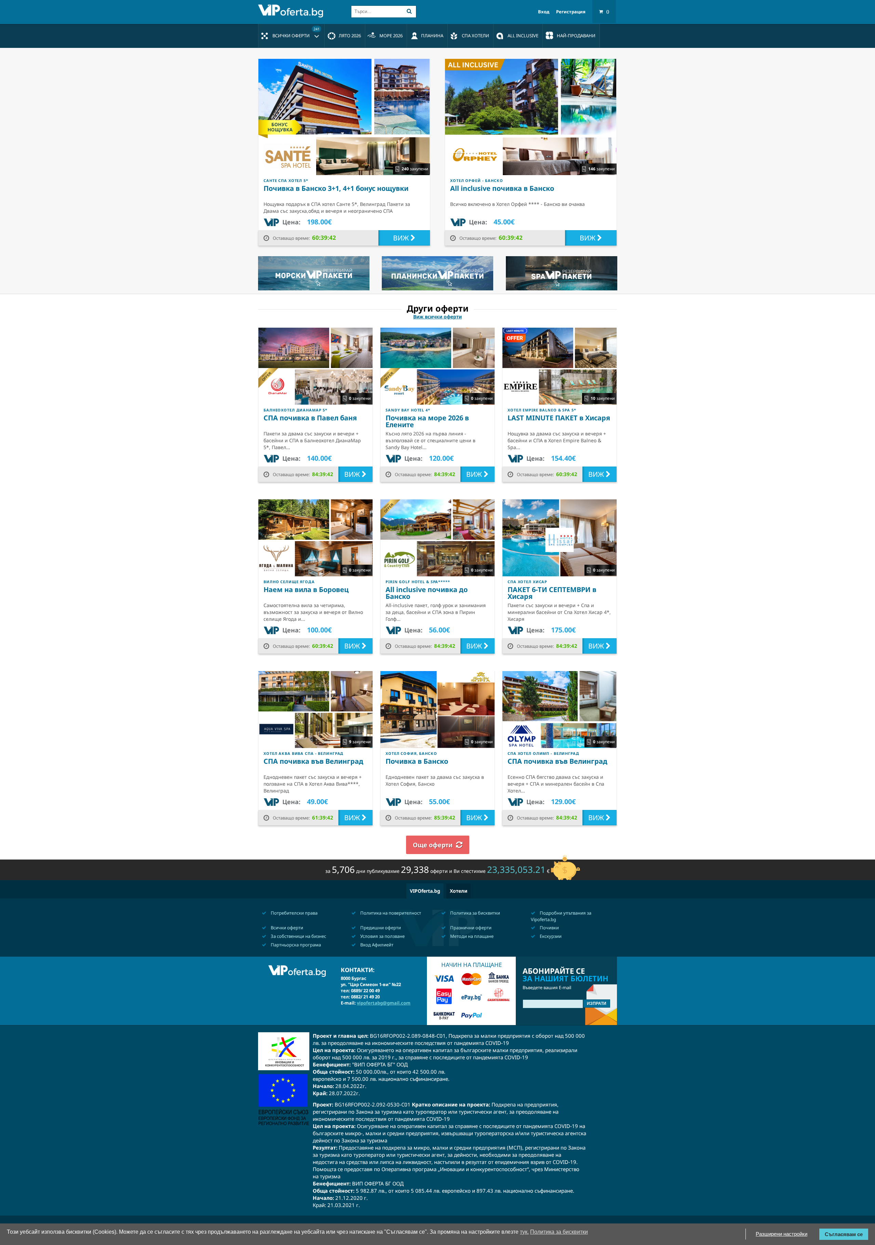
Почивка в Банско (417, 761)
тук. (524, 1232)
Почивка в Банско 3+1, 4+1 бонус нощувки (336, 188)
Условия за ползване (382, 936)
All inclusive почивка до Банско (427, 593)
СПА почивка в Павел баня (310, 417)
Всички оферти (296, 32)
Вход (543, 12)
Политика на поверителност (390, 913)
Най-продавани (576, 35)
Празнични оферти (470, 928)
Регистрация (570, 12)
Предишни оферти (380, 928)
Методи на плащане (471, 936)
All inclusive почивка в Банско (502, 188)
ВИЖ (401, 238)
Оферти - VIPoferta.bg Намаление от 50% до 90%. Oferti (292, 10)
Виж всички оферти (437, 316)
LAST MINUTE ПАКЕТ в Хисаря (559, 417)
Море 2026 (391, 35)
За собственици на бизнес (298, 936)
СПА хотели (475, 35)
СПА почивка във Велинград (313, 761)
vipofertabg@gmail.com (383, 1003)
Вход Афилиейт (376, 945)
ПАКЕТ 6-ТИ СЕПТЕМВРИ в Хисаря (552, 593)
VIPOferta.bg (425, 891)
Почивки (549, 928)
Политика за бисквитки (474, 913)
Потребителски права (294, 913)
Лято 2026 (350, 35)
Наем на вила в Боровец (306, 589)
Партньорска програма (295, 945)
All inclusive (523, 35)
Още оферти (433, 845)
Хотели (458, 891)
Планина (432, 35)
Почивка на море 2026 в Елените (427, 421)
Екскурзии (550, 936)
